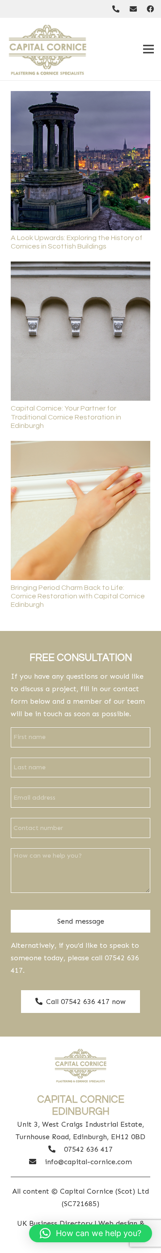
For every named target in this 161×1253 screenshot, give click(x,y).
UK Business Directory (55, 1223)
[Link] (115, 8)
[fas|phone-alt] (56, 1149)
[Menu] (148, 49)
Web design (117, 1223)
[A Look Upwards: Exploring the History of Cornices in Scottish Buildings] (80, 97)
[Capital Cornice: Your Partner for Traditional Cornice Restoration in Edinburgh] (80, 267)
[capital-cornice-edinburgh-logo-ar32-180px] (47, 49)
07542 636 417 (88, 1149)
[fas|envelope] (37, 1162)
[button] (90, 1233)
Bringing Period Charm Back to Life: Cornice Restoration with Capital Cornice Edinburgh (78, 596)
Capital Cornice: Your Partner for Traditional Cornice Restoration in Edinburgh (66, 417)
